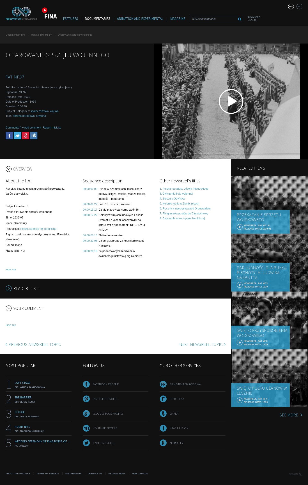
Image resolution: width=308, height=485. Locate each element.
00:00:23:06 (90, 240)
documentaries (97, 18)
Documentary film (15, 34)
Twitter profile (104, 443)
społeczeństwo (39, 111)
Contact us (95, 473)
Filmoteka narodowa (185, 384)
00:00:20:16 (90, 235)
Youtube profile (105, 428)
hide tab (11, 269)
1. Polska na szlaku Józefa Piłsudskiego (184, 188)
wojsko (54, 111)
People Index (117, 473)
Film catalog (140, 473)
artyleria (41, 115)
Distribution (73, 473)
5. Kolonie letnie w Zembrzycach (179, 203)
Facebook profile (106, 384)
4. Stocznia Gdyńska (172, 198)
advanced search (254, 18)
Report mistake (52, 127)
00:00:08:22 (90, 204)
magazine (177, 18)
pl (299, 6)
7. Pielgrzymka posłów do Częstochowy (184, 213)
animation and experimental (140, 18)
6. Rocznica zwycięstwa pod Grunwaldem (185, 208)
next (201, 344)
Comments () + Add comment (23, 127)
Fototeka (177, 399)
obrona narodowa (24, 115)
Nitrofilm (177, 443)
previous (35, 344)
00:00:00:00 (90, 189)
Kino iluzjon (179, 428)
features (70, 18)
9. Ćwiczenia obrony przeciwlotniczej (182, 218)
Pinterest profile (105, 399)
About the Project (18, 473)
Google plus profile (108, 413)
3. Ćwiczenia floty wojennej (176, 193)
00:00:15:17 (90, 209)
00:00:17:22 (90, 215)
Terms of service (48, 473)
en (290, 6)
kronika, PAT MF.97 (41, 34)
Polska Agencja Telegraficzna (38, 228)
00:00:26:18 (90, 251)
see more (288, 415)
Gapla (174, 413)
